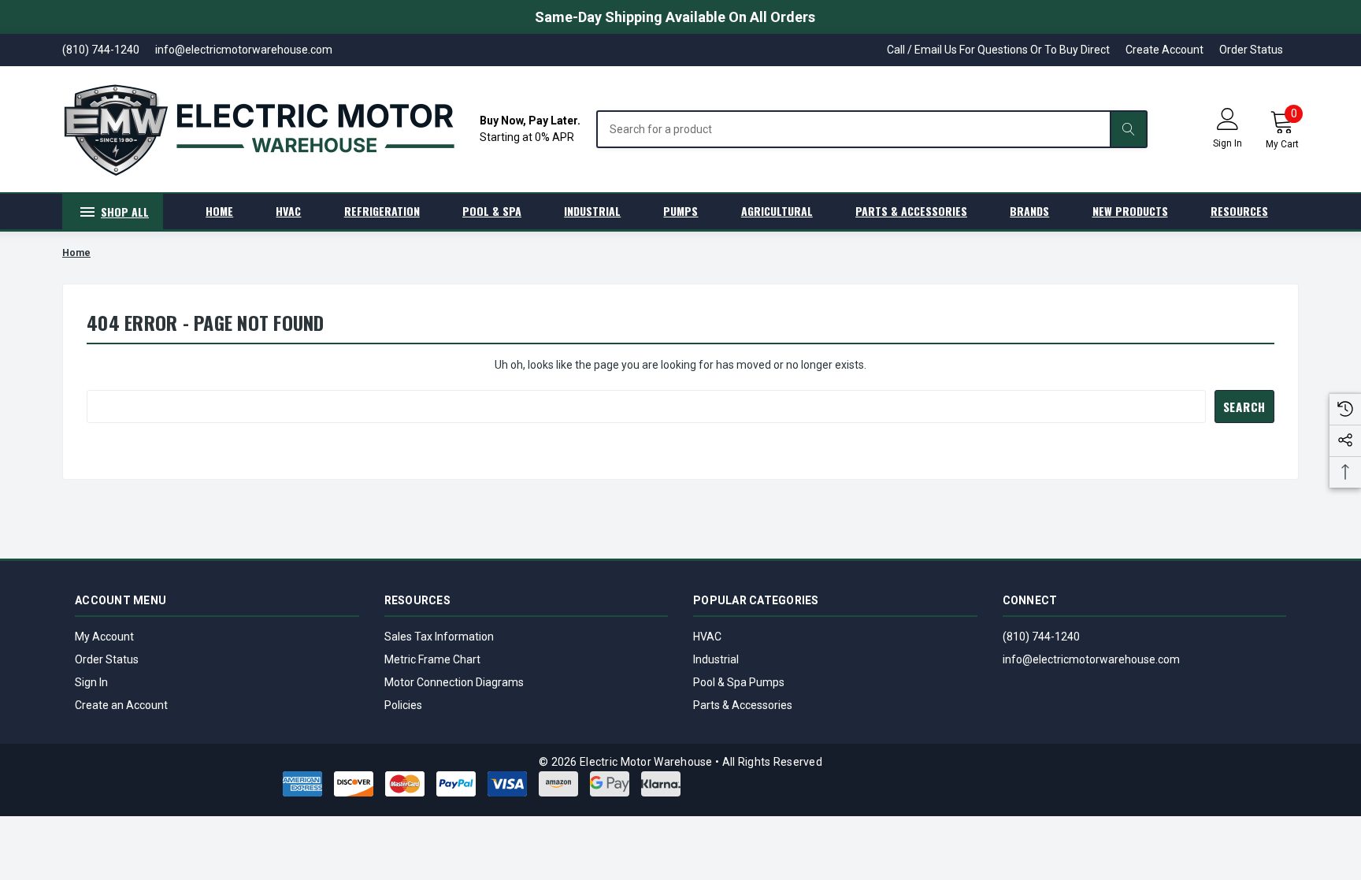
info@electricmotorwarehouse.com (1091, 659)
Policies (403, 705)
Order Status (1251, 49)
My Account (104, 636)
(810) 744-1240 (1041, 636)
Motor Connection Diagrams (454, 682)
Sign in (1227, 143)
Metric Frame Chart (432, 659)
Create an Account (121, 705)
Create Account (1164, 49)
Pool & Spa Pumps (738, 682)
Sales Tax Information (439, 636)
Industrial (716, 659)
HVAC (707, 636)
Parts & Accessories (742, 705)
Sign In (91, 682)
